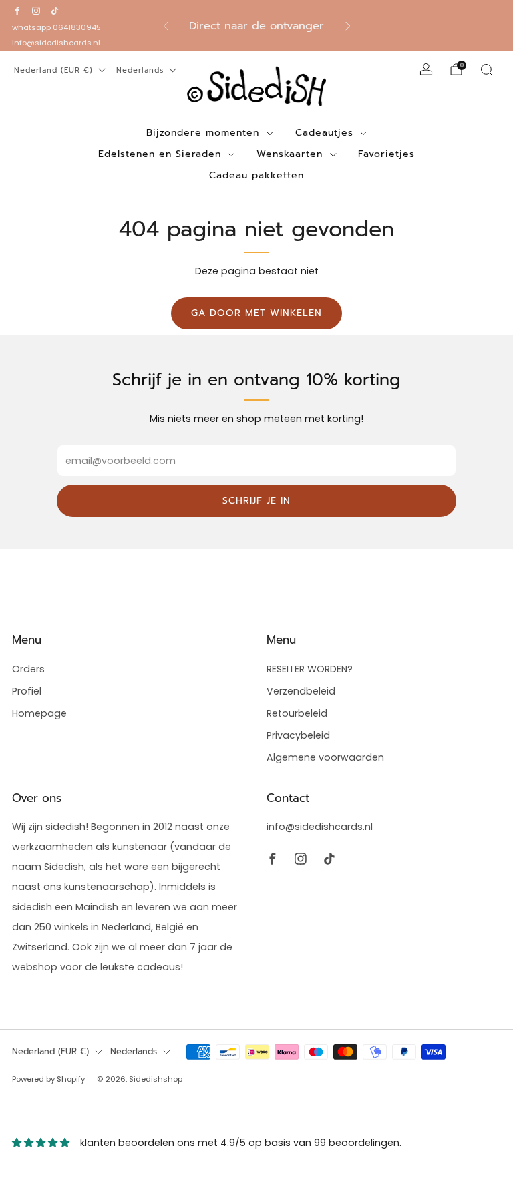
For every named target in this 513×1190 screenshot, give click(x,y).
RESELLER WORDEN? (310, 669)
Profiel (26, 691)
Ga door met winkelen (256, 313)
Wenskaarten (289, 154)
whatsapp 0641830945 (56, 27)
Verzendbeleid (301, 691)
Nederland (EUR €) (53, 70)
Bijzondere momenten (202, 133)
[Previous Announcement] (165, 26)
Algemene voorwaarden (325, 757)
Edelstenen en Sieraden (159, 154)
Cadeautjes (324, 133)
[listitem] (257, 26)
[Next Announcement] (348, 26)
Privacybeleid (298, 735)
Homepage (39, 713)
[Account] (426, 69)
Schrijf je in (256, 500)
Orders (28, 669)
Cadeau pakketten (256, 175)
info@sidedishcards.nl (56, 42)
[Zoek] (486, 69)
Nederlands (140, 70)
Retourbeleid (297, 713)
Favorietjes (386, 154)
